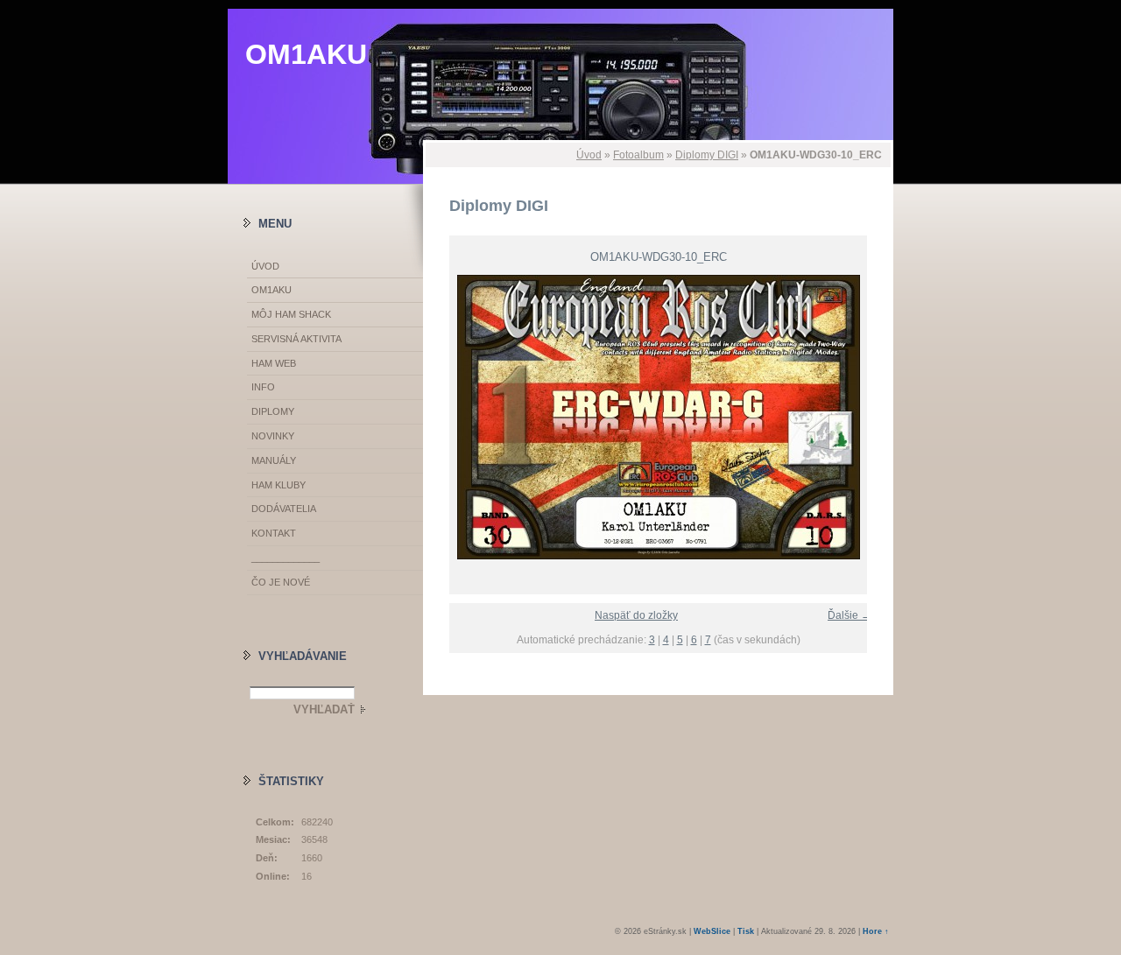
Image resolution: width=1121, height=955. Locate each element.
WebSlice (712, 931)
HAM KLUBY (278, 485)
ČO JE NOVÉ (280, 582)
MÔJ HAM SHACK (291, 314)
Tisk (745, 931)
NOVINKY (272, 436)
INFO (263, 387)
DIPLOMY (272, 411)
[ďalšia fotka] (865, 417)
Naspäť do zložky (636, 615)
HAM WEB (273, 363)
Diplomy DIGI (706, 155)
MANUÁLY (273, 460)
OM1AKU (306, 54)
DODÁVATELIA (283, 508)
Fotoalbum (638, 155)
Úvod (589, 155)
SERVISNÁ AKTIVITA (296, 339)
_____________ (285, 557)
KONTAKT (273, 533)
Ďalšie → (849, 615)
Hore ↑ (876, 931)
